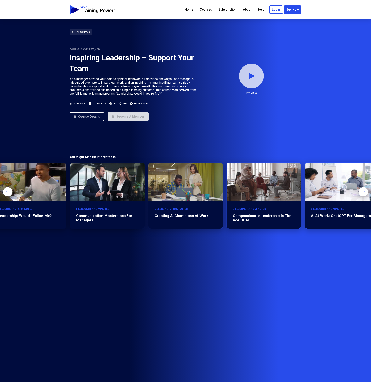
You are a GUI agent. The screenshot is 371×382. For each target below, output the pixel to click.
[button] (87, 116)
